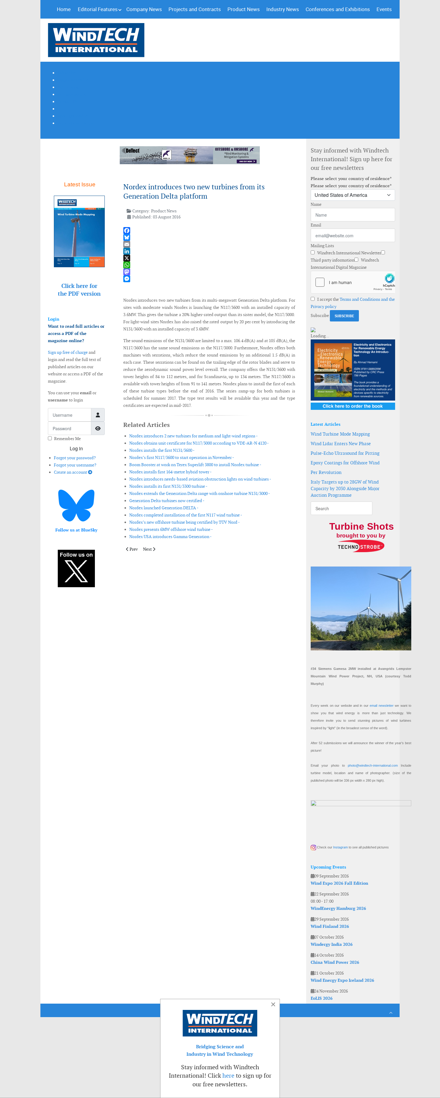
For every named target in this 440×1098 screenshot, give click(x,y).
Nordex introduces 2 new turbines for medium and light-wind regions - (193, 436)
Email (316, 225)
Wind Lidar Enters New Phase (341, 443)
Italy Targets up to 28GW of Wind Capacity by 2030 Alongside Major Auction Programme (345, 488)
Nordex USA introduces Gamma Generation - (170, 536)
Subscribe (320, 315)
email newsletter (381, 705)
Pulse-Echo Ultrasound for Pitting (345, 453)
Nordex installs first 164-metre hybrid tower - (170, 472)
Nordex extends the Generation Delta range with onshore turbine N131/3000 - (199, 493)
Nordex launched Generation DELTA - (163, 508)
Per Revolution (326, 472)
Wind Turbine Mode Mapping (340, 434)
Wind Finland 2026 (330, 926)
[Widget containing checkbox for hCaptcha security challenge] (353, 282)
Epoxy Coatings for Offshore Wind (345, 463)
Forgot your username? (75, 465)
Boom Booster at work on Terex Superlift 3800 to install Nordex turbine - (195, 464)
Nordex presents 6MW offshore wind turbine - (171, 529)
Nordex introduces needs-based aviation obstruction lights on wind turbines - (200, 479)
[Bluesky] (209, 237)
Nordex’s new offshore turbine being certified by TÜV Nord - (184, 522)
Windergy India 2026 (332, 944)
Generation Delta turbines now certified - (166, 500)
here (228, 1075)
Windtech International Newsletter (348, 253)
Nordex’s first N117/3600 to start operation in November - (181, 457)
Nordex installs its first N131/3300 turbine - (168, 486)
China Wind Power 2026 (335, 962)
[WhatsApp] (209, 265)
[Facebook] (209, 230)
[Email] (209, 244)
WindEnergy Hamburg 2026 (338, 908)
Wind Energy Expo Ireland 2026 (342, 980)
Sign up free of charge (68, 352)
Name (316, 204)
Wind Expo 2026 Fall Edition (339, 883)
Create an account (71, 472)
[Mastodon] (209, 271)
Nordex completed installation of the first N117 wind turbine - (185, 515)
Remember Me (67, 438)
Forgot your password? (75, 457)
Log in (76, 448)
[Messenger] (209, 278)
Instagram (340, 847)
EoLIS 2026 (322, 998)
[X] (209, 258)
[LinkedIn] (209, 251)
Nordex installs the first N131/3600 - (162, 450)
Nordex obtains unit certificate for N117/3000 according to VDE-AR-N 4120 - (199, 443)
